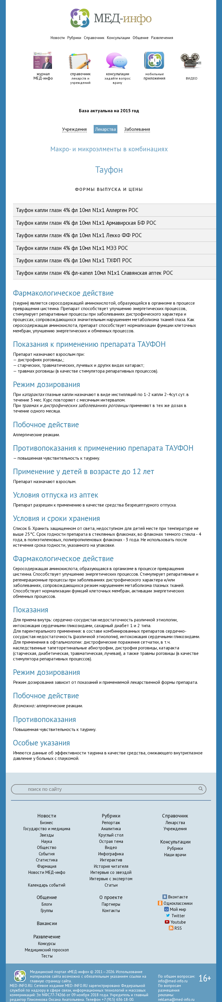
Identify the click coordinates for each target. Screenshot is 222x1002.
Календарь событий (46, 885)
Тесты (47, 956)
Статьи (111, 885)
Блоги (47, 904)
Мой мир (177, 909)
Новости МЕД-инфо (46, 872)
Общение (141, 37)
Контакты (111, 910)
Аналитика (111, 828)
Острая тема (111, 841)
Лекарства (105, 129)
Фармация (46, 866)
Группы (47, 910)
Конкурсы (47, 943)
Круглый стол (111, 835)
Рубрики (74, 37)
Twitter (177, 915)
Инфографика (111, 854)
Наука (46, 841)
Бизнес (46, 822)
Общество (46, 847)
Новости (58, 37)
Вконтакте (177, 897)
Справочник (94, 37)
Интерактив (111, 860)
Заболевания (137, 129)
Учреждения (74, 129)
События (47, 854)
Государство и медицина (46, 828)
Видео (111, 847)
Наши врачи (175, 854)
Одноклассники (177, 903)
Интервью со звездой (111, 872)
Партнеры (111, 904)
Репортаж (111, 822)
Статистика (47, 860)
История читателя (111, 866)
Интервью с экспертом (111, 878)
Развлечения (162, 37)
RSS (177, 928)
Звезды (47, 835)
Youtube (177, 922)
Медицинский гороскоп (47, 950)
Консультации (118, 37)
